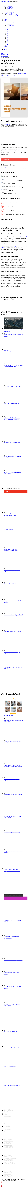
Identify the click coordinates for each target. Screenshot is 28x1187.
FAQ (5, 1123)
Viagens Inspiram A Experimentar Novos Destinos (13, 366)
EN (7, 29)
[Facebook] (1, 1180)
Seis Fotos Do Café (8, 715)
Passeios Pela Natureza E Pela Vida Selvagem (12, 514)
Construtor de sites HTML (12, 14)
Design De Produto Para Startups (11, 937)
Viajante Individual (12, 583)
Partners (5, 1113)
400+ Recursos (7, 5)
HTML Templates (10, 12)
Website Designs (10, 8)
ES (7, 36)
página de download (22, 149)
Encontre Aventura (12, 442)
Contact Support (7, 1116)
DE (7, 30)
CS (7, 44)
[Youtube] (1, 1182)
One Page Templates (8, 1147)
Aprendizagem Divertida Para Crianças (13, 1047)
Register (5, 49)
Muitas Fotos (11, 1031)
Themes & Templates (8, 1135)
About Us (6, 1112)
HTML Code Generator (9, 1163)
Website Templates (10, 7)
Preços (5, 18)
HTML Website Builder (9, 1156)
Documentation (7, 1129)
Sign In (5, 46)
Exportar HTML (23, 236)
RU (7, 41)
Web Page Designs (8, 1172)
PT (7, 38)
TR (7, 40)
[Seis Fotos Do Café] (13, 714)
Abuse (5, 1114)
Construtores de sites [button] (8, 13)
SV (7, 45)
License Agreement (8, 1110)
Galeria (2, 74)
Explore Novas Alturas (13, 960)
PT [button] (4, 27)
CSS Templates (7, 1143)
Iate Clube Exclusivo (8, 529)
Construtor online (8, 167)
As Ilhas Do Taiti (12, 403)
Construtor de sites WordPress (13, 15)
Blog (5, 20)
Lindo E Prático (12, 832)
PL (7, 37)
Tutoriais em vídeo (11, 23)
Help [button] (5, 21)
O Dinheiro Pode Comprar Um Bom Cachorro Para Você (13, 766)
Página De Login (8, 350)
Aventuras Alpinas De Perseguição (12, 652)
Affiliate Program (8, 1127)
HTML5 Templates (8, 1146)
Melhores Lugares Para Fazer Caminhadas (11, 550)
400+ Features (7, 1126)
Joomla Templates (10, 11)
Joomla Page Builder (11, 17)
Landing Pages (7, 1174)
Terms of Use (7, 1107)
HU (7, 42)
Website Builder (7, 1155)
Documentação (10, 24)
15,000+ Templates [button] (8, 6)
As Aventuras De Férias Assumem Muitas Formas (12, 418)
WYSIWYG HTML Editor (10, 1160)
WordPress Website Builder (10, 1158)
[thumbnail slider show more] (1, 304)
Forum (5, 1130)
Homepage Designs (8, 1175)
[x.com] (1, 1184)
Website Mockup (8, 1176)
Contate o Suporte (10, 25)
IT (7, 34)
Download (6, 3)
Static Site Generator (8, 1162)
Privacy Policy (7, 1109)
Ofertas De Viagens (12, 631)
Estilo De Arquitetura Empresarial (11, 779)
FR (7, 33)
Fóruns (5, 19)
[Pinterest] (1, 1186)
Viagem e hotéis (22, 73)
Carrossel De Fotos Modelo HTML (12, 1085)
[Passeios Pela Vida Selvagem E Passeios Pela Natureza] (13, 328)
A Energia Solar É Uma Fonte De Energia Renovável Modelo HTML (12, 870)
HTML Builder (8, 124)
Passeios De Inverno (13, 386)
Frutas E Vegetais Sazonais (10, 1066)
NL (7, 31)
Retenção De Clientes (13, 794)
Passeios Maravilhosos (13, 615)
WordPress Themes (11, 9)
